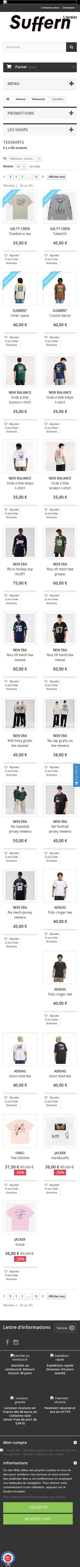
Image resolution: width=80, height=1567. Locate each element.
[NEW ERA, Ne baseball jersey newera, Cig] (20, 800)
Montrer (8, 166)
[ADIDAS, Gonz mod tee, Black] (60, 1049)
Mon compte (15, 1442)
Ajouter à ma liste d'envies (12, 259)
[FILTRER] (76, 783)
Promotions (20, 113)
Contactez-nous (50, 7)
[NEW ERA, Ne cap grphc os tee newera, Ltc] (60, 714)
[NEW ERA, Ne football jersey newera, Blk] (60, 800)
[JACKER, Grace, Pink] (20, 1217)
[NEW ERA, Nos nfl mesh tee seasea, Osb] (20, 628)
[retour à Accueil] (8, 99)
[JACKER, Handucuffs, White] (60, 1131)
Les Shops (17, 129)
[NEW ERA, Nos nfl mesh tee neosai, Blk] (60, 628)
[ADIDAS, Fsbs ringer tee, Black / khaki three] (60, 967)
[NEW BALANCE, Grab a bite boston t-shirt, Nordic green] (20, 370)
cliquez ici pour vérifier (49, 1454)
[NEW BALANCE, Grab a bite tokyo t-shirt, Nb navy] (60, 370)
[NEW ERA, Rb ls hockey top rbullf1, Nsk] (20, 542)
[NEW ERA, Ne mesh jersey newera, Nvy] (20, 885)
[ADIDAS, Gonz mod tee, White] (20, 1049)
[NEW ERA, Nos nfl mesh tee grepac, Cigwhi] (60, 542)
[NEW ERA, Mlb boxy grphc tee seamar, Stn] (20, 714)
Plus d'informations (16, 1497)
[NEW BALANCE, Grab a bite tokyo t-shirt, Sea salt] (20, 456)
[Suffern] (40, 23)
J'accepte (38, 1507)
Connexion (68, 7)
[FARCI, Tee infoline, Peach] (20, 1131)
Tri (5, 158)
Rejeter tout (38, 1519)
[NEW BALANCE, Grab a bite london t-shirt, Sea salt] (60, 456)
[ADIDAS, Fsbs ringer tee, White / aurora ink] (60, 885)
